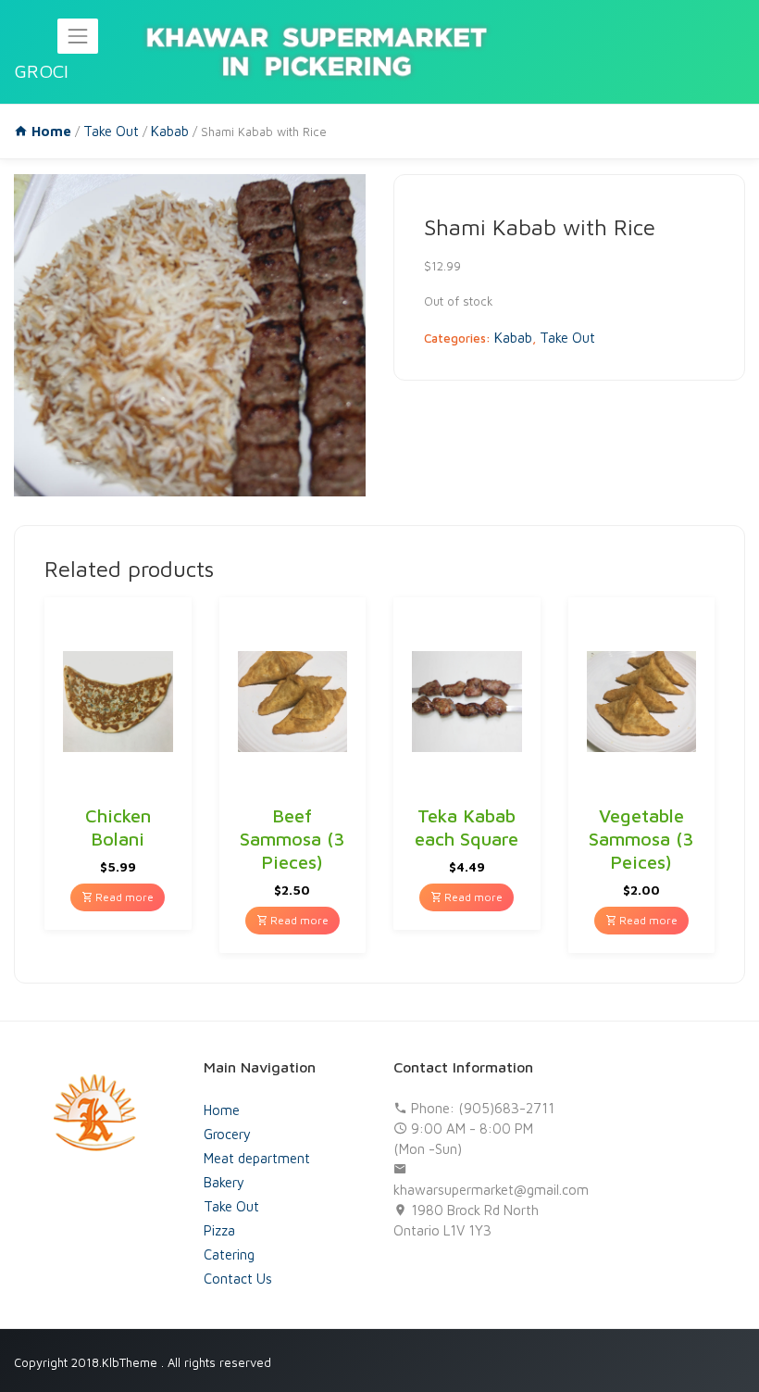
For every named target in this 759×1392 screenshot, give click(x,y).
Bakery (224, 1182)
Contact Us (238, 1278)
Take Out (111, 131)
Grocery (227, 1134)
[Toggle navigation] (77, 36)
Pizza (219, 1230)
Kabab (170, 131)
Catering (229, 1254)
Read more (123, 897)
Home (222, 1110)
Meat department (257, 1158)
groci (41, 71)
